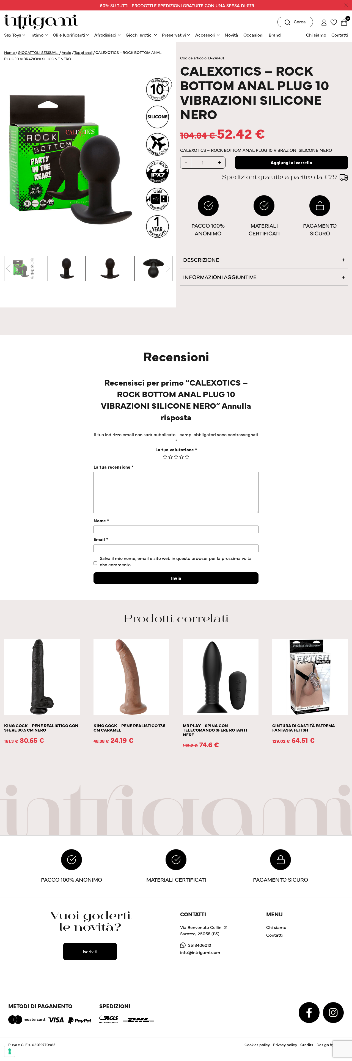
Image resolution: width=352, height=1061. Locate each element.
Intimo (37, 35)
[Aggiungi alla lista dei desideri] (165, 84)
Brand (275, 35)
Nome (101, 520)
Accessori (205, 35)
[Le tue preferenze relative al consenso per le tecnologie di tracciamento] (9, 1051)
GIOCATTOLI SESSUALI (38, 52)
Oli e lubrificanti (69, 35)
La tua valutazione (176, 449)
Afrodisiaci (105, 35)
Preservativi (174, 35)
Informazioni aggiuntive (220, 277)
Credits (306, 1044)
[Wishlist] (334, 22)
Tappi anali (83, 52)
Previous (8, 268)
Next (168, 268)
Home (9, 52)
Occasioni (253, 35)
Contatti (339, 35)
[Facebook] (310, 1011)
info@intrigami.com (200, 952)
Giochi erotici (139, 35)
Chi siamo (316, 35)
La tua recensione (113, 467)
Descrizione (201, 259)
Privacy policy (285, 1044)
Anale (66, 52)
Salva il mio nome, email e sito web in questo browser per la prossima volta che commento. (176, 561)
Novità (231, 35)
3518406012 (199, 945)
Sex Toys (12, 35)
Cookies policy (257, 1044)
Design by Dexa (330, 1044)
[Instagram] (333, 1011)
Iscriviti (90, 951)
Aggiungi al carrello (291, 162)
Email (101, 539)
